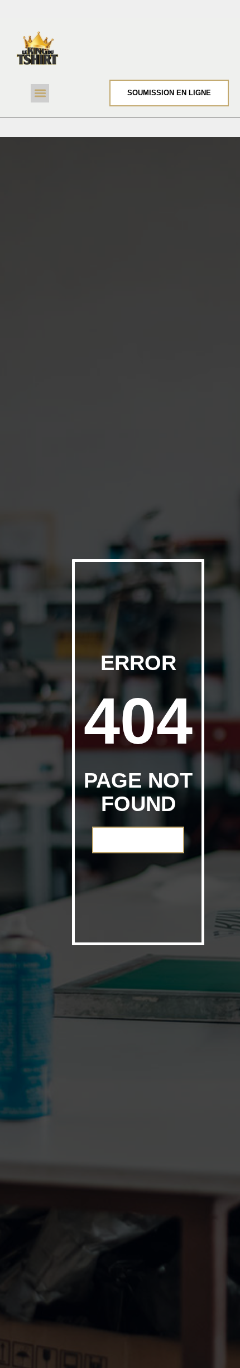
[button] (40, 93)
